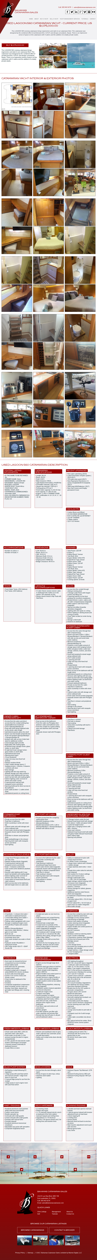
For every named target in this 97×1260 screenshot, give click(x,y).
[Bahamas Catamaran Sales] (7, 9)
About (36, 19)
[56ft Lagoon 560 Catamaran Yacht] (53, 49)
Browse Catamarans (32, 1230)
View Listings (41, 1211)
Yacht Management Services (70, 19)
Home (31, 19)
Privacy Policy (20, 1253)
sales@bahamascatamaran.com (53, 1203)
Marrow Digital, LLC (75, 1253)
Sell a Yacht (54, 19)
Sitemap (30, 1253)
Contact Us (70, 1214)
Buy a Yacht (44, 19)
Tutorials (84, 19)
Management (56, 1211)
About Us (69, 1211)
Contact (93, 19)
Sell (38, 1214)
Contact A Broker (64, 1230)
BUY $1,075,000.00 (15, 45)
